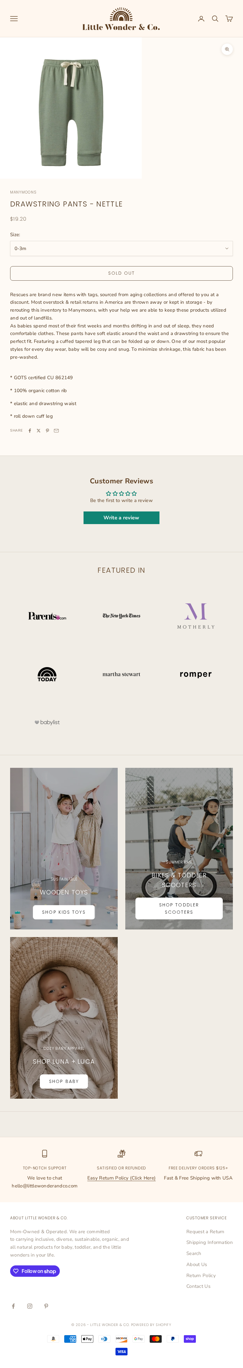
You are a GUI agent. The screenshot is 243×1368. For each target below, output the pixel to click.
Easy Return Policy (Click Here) (121, 1178)
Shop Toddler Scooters (179, 908)
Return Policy (201, 1275)
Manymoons (23, 192)
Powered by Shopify (151, 1324)
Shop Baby (64, 1081)
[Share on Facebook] (29, 430)
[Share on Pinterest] (47, 430)
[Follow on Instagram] (30, 1306)
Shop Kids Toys (63, 912)
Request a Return (205, 1231)
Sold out (121, 273)
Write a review (121, 517)
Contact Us (198, 1286)
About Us (196, 1264)
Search (194, 1253)
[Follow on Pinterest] (46, 1306)
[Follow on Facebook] (13, 1306)
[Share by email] (56, 430)
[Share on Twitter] (38, 430)
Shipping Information (209, 1242)
